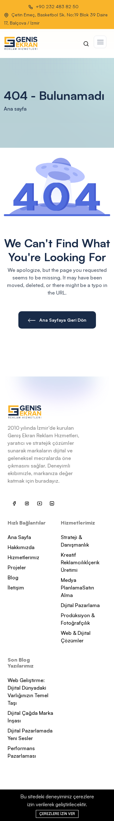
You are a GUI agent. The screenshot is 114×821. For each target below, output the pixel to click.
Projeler (17, 567)
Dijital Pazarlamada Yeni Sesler (30, 734)
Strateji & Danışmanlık (75, 541)
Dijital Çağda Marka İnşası (30, 717)
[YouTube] (39, 503)
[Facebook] (14, 503)
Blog (13, 577)
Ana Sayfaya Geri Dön (62, 320)
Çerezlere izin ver (57, 814)
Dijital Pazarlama (80, 605)
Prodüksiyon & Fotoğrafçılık (78, 619)
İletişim (16, 587)
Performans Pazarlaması (22, 752)
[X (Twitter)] (26, 503)
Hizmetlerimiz (23, 557)
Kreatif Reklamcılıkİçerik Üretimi (80, 562)
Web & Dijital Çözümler (76, 637)
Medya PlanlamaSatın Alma (77, 587)
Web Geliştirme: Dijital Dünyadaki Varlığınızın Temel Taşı (28, 691)
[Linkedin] (52, 503)
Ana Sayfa (19, 537)
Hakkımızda (21, 547)
